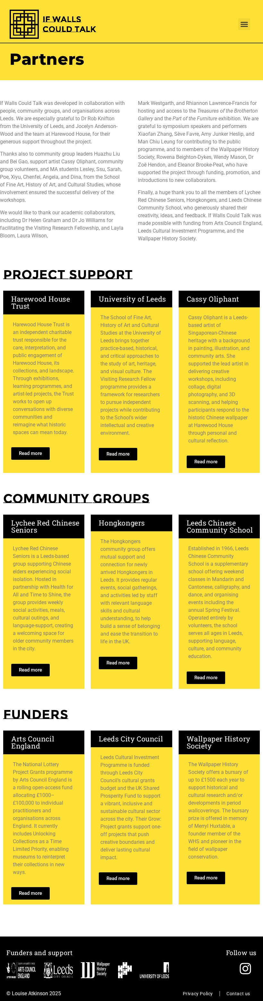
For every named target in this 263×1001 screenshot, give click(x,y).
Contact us (238, 993)
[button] (244, 24)
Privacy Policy (198, 993)
